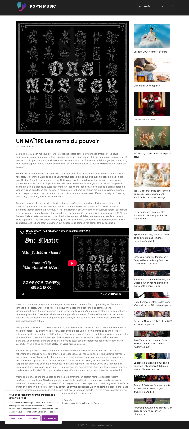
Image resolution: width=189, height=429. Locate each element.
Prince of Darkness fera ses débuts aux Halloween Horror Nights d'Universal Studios (152, 388)
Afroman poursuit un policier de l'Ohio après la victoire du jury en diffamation (153, 411)
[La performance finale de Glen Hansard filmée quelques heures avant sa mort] (152, 206)
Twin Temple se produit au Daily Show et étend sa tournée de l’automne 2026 (150, 343)
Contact (160, 6)
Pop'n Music (43, 6)
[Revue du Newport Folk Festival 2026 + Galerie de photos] (152, 315)
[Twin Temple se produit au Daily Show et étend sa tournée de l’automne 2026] (152, 334)
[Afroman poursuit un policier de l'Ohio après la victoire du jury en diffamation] (152, 402)
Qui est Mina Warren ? (145, 119)
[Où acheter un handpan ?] (152, 80)
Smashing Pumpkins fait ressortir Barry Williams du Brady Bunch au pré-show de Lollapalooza (151, 260)
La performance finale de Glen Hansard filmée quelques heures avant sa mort (150, 215)
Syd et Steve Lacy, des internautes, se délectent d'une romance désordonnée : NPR (152, 237)
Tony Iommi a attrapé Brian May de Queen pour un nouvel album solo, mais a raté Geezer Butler (152, 282)
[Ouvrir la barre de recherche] (173, 6)
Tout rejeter (33, 418)
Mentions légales (105, 425)
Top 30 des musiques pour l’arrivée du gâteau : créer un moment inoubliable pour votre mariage (152, 194)
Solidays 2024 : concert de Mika (150, 51)
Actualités (144, 6)
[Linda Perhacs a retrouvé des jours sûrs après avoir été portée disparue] (152, 296)
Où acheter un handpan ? (147, 85)
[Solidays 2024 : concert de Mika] (152, 46)
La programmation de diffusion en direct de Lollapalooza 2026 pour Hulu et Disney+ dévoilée (151, 366)
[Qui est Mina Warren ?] (152, 114)
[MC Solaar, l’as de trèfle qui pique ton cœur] (152, 148)
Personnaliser (16, 418)
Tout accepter (50, 418)
